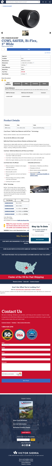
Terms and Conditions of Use (26, 459)
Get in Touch (26, 380)
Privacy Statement (26, 462)
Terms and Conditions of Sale (26, 461)
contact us (38, 289)
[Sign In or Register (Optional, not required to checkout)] (43, 2)
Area (3, 343)
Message (4, 362)
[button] (26, 433)
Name (3, 348)
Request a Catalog (17, 281)
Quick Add (26, 281)
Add (29, 49)
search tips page (20, 289)
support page (27, 289)
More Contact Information (24, 322)
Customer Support (34, 281)
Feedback (14, 322)
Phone (3, 357)
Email (3, 352)
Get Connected (40, 239)
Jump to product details (7, 46)
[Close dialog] (49, 224)
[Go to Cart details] (46, 2)
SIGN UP (32, 439)
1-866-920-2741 (7, 327)
